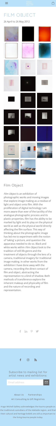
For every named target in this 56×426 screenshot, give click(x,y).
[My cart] (53, 4)
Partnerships (35, 394)
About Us (19, 394)
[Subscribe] (46, 382)
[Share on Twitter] (36, 331)
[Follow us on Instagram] (28, 359)
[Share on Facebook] (19, 331)
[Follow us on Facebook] (20, 359)
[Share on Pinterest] (31, 331)
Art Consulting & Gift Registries (28, 399)
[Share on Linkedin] (25, 331)
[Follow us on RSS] (36, 359)
